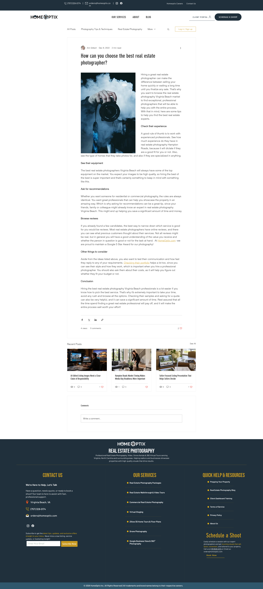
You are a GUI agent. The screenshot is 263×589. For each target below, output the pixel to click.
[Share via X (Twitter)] (89, 320)
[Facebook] (121, 3)
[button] (119, 17)
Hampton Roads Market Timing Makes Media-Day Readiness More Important (130, 377)
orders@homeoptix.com (213, 551)
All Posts (71, 29)
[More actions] (180, 47)
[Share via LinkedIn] (95, 320)
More (150, 29)
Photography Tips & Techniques (96, 29)
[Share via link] (102, 320)
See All (193, 343)
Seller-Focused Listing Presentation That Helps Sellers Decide (175, 377)
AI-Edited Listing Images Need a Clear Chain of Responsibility (86, 377)
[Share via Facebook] (82, 320)
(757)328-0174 (216, 549)
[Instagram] (116, 3)
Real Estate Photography (130, 29)
